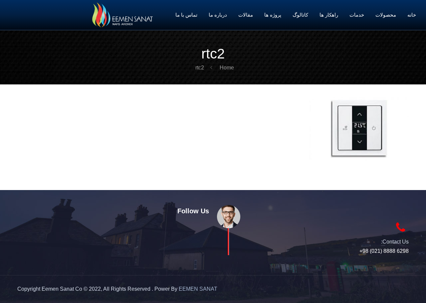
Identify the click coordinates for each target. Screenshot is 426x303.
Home (227, 67)
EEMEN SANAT (198, 289)
